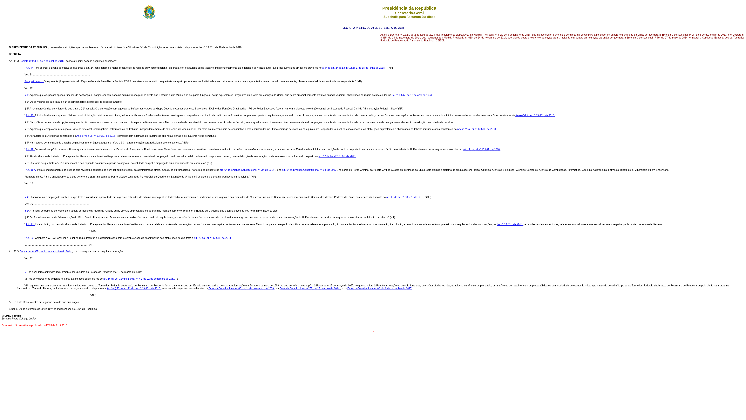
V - (26, 271)
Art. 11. (30, 149)
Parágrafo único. (34, 81)
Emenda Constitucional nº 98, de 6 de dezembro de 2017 (379, 288)
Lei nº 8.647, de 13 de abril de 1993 (412, 95)
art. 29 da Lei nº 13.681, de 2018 (213, 237)
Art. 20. (30, 237)
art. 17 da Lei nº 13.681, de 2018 (481, 149)
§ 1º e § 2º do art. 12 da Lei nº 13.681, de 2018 (134, 288)
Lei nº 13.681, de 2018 (510, 224)
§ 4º (27, 197)
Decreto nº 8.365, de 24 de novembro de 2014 (46, 251)
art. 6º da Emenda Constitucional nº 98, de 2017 (309, 169)
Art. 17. (30, 224)
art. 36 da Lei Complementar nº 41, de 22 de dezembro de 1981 (139, 278)
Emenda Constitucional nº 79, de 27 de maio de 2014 (310, 288)
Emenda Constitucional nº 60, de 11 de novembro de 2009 (241, 288)
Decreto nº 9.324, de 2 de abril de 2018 (42, 61)
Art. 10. (30, 115)
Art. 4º (30, 67)
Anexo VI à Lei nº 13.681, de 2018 (535, 115)
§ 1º (27, 95)
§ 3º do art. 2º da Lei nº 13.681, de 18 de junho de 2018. (354, 67)
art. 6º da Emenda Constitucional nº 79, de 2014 (247, 169)
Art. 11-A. (31, 169)
